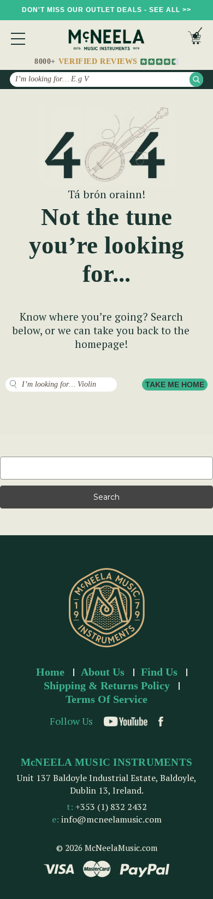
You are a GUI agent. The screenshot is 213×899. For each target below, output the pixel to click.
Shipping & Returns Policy (107, 685)
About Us (103, 672)
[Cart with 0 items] (195, 38)
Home (50, 672)
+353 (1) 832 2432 (111, 807)
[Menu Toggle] (18, 39)
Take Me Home (174, 384)
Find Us (159, 672)
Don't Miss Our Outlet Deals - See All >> (106, 10)
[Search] (196, 79)
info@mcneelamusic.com (111, 819)
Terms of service (106, 699)
